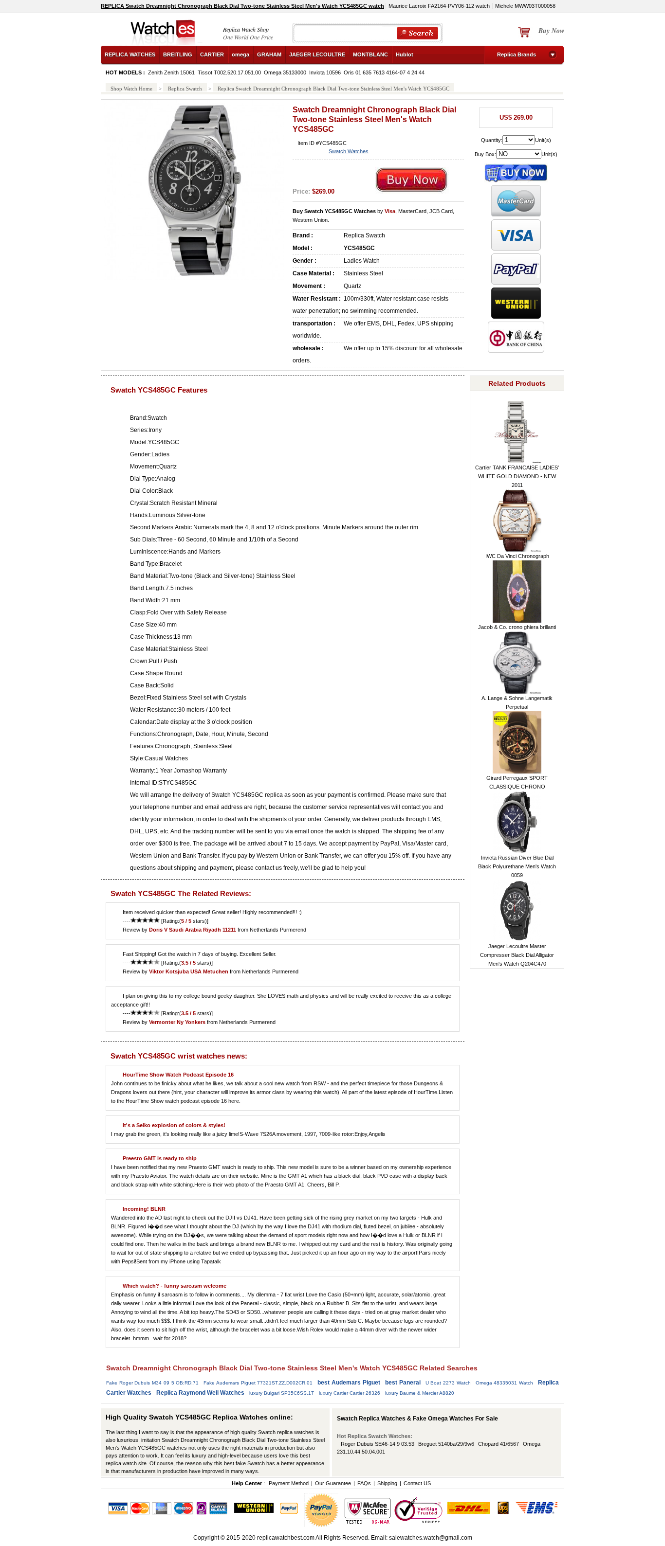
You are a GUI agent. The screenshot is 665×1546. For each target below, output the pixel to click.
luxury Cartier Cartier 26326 (349, 1393)
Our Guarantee (333, 1483)
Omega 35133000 (285, 72)
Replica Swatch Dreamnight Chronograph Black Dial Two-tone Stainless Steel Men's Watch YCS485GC (333, 88)
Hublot (404, 54)
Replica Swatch (185, 88)
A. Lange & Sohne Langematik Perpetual (517, 702)
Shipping (387, 1483)
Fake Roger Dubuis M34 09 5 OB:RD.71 (152, 1382)
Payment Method (289, 1483)
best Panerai (403, 1382)
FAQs (364, 1483)
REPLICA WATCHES (130, 54)
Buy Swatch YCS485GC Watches (334, 211)
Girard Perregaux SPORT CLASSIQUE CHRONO (517, 782)
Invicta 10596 (325, 72)
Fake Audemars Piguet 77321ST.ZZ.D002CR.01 (258, 1382)
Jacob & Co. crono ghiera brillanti (517, 627)
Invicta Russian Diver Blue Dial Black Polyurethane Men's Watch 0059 (517, 866)
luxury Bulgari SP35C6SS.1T (281, 1393)
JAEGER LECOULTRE (317, 54)
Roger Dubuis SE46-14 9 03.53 (377, 1444)
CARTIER (212, 54)
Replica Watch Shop (246, 29)
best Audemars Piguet (348, 1382)
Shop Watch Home (131, 88)
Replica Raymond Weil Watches (200, 1392)
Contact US (417, 1483)
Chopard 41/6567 (498, 1444)
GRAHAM (269, 54)
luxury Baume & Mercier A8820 (419, 1393)
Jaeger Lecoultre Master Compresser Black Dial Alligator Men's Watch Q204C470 (517, 955)
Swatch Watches (349, 151)
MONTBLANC (370, 54)
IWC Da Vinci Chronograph (517, 556)
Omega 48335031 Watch (504, 1382)
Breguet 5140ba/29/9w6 (446, 1444)
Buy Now (551, 31)
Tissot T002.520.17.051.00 (229, 72)
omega (240, 54)
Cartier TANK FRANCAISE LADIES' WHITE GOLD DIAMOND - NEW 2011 (517, 476)
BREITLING (177, 54)
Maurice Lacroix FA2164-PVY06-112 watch (439, 6)
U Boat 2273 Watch (448, 1382)
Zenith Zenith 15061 (171, 72)
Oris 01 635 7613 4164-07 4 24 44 (384, 72)
